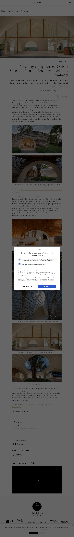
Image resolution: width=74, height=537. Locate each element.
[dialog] (37, 268)
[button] (37, 268)
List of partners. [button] (23, 275)
